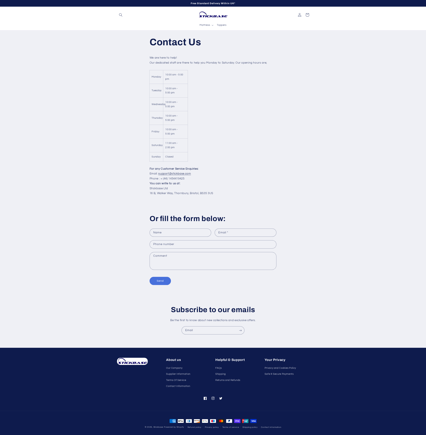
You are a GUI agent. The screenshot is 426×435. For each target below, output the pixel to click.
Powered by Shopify (174, 427)
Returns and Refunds (227, 380)
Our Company (174, 368)
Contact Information (178, 386)
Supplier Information (178, 374)
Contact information (271, 427)
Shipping (220, 374)
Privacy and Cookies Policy (280, 368)
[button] (121, 15)
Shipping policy (250, 427)
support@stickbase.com (174, 173)
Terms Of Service (176, 380)
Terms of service (230, 427)
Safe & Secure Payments (279, 374)
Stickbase (158, 427)
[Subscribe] (240, 330)
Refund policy (195, 427)
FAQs (218, 368)
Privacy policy (212, 427)
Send (160, 281)
